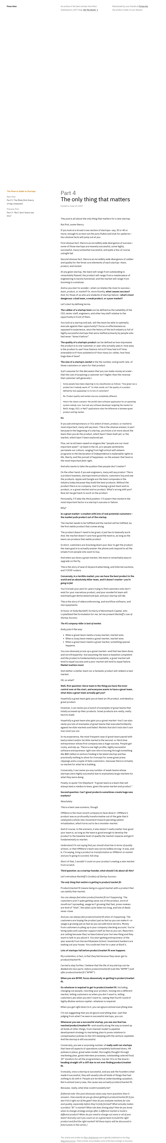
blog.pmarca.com (68, 1141)
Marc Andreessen (91, 1137)
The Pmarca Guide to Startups (21, 191)
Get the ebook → (90, 10)
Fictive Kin (143, 6)
